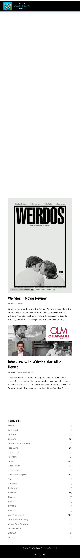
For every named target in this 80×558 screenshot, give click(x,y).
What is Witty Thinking (18, 519)
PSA (10, 479)
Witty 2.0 (12, 533)
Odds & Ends (14, 465)
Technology (13, 488)
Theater (11, 497)
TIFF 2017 (12, 501)
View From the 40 (16, 515)
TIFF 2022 (12, 510)
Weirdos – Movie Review (27, 298)
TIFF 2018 (12, 506)
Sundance (12, 483)
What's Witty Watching (18, 524)
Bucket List (13, 430)
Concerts (12, 434)
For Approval (14, 452)
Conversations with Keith (26, 372)
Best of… (12, 425)
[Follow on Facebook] (35, 554)
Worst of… (12, 537)
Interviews (12, 456)
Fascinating (13, 448)
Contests (12, 439)
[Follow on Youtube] (44, 554)
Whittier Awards (15, 528)
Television (12, 492)
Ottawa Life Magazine (17, 474)
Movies (20, 303)
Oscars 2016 (13, 470)
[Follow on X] (40, 554)
